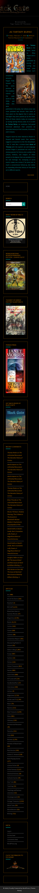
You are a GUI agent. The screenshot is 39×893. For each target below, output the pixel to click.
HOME (8, 186)
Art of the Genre (12, 599)
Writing (9, 814)
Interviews (10, 687)
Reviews (9, 739)
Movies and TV (11, 699)
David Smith (11, 529)
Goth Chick (10, 674)
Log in (9, 831)
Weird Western (12, 809)
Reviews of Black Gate (14, 744)
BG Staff (9, 607)
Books (9, 622)
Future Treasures (12, 666)
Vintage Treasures (13, 801)
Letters (9, 691)
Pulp (8, 735)
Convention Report (13, 639)
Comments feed (12, 839)
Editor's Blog (11, 650)
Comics (9, 626)
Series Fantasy (11, 769)
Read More (31, 175)
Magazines (10, 695)
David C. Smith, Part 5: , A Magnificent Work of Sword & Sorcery (15, 534)
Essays (9, 654)
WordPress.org (12, 844)
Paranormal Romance (14, 724)
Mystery (9, 708)
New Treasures (12, 712)
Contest (10, 634)
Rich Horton (11, 750)
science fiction (12, 765)
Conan (9, 630)
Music (9, 704)
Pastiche (10, 731)
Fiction (9, 662)
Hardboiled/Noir (12, 683)
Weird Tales (11, 805)
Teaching (10, 786)
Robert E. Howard (13, 754)
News (9, 716)
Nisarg (19, 890)
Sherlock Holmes (12, 774)
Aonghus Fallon (12, 557)
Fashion (9, 658)
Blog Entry (10, 618)
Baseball (10, 603)
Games (9, 670)
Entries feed (11, 835)
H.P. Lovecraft (11, 679)
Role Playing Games (13, 759)
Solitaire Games (12, 778)
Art (8, 594)
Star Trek (10, 782)
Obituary (10, 720)
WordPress (26, 888)
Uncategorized (12, 797)
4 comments (28, 38)
